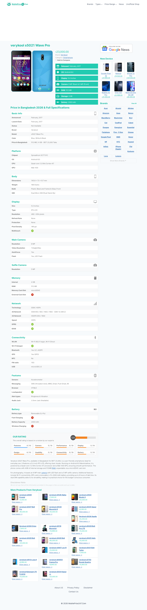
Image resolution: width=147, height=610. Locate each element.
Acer (106, 108)
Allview (131, 108)
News (121, 4)
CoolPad (118, 123)
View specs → (17, 502)
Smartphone (68, 58)
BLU (130, 118)
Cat (105, 123)
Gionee (131, 132)
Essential (130, 127)
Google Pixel (106, 137)
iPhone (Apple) (118, 148)
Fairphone (106, 132)
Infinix (105, 147)
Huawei (131, 142)
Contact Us (73, 592)
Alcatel (118, 108)
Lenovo (118, 156)
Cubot (130, 123)
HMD (118, 137)
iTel (130, 147)
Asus (118, 113)
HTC (118, 142)
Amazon (106, 113)
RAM (54, 468)
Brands (90, 4)
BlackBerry (105, 118)
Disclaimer (88, 588)
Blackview (118, 118)
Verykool (37, 490)
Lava (106, 156)
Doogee (106, 127)
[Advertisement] (73, 25)
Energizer (118, 127)
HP (106, 142)
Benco (130, 113)
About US (59, 588)
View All (133, 103)
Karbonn (130, 151)
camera (44, 473)
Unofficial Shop (132, 4)
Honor (130, 137)
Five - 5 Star (118, 132)
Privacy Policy (73, 588)
